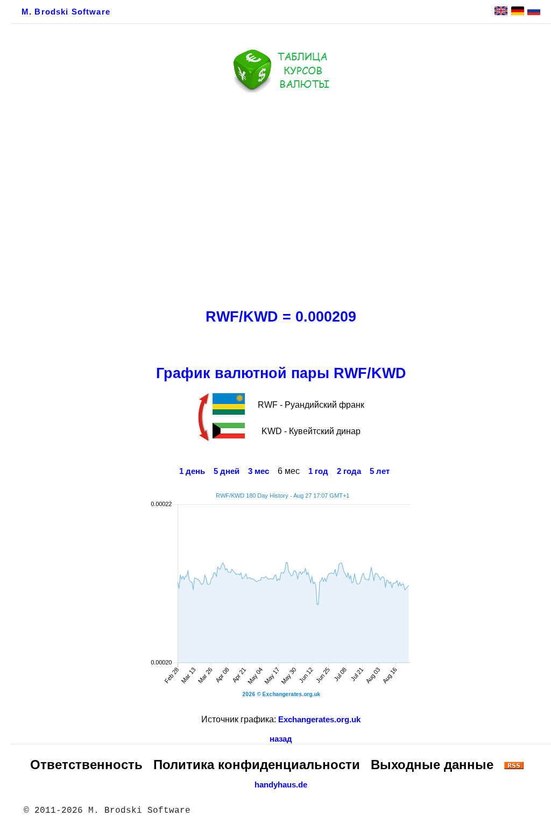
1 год (318, 471)
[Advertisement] (281, 197)
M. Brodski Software (66, 12)
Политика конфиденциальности (256, 764)
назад (281, 739)
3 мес (258, 471)
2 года (349, 471)
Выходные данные (432, 764)
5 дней (226, 471)
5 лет (380, 471)
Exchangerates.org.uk (319, 719)
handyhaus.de (281, 784)
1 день (192, 471)
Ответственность (86, 764)
